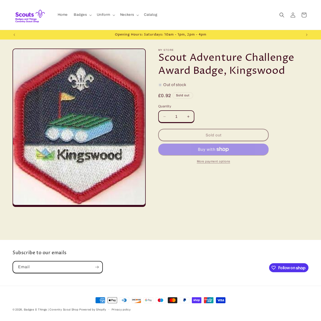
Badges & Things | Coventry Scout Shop (51, 309)
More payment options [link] (213, 161)
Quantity (164, 106)
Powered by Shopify (92, 309)
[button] (82, 15)
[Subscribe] (96, 267)
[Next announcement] (306, 35)
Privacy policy (121, 309)
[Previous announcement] (14, 35)
